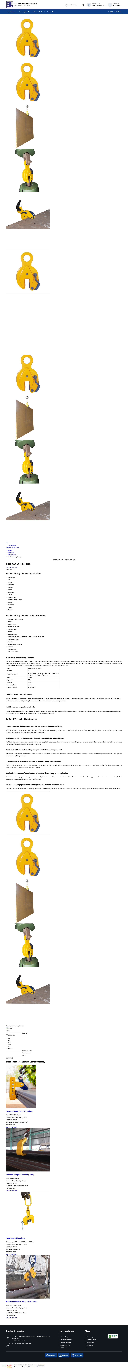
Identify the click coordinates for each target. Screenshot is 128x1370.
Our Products (38, 12)
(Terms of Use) (41, 1365)
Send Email (117, 12)
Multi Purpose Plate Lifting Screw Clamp (21, 1302)
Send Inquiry (12, 545)
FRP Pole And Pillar (66, 1348)
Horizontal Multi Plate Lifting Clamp (19, 1111)
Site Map (89, 1348)
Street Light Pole (65, 1345)
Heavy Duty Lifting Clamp (15, 1238)
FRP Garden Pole (66, 1342)
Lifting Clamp (12, 555)
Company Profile (24, 12)
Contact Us (50, 12)
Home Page (10, 12)
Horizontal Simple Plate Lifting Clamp (20, 1175)
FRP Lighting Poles (66, 1339)
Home (10, 550)
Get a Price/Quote (11, 568)
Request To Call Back (12, 547)
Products (11, 552)
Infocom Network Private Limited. (36, 1366)
